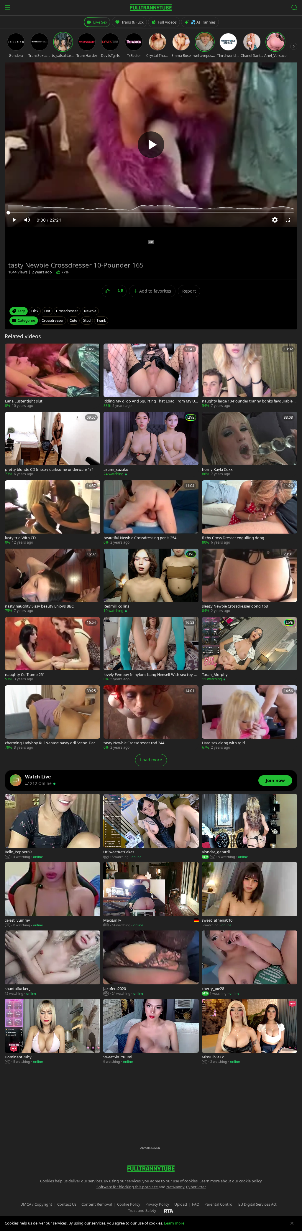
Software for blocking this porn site (127, 1186)
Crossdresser (53, 320)
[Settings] (275, 220)
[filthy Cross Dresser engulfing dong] (249, 512)
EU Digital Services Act (257, 1204)
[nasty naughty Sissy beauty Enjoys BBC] (52, 581)
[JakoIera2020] (151, 963)
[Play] (151, 144)
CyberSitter (196, 1186)
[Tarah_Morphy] (249, 649)
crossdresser (67, 310)
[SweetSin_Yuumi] (151, 1031)
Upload (180, 1204)
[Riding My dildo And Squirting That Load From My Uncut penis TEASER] (151, 376)
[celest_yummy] (52, 895)
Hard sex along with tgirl (223, 743)
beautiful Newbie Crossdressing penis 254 (140, 538)
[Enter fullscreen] (288, 220)
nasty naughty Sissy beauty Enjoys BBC (39, 606)
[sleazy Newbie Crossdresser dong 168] (249, 581)
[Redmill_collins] (151, 581)
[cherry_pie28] (249, 963)
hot (47, 310)
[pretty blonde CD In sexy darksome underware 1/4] (52, 444)
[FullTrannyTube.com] (151, 7)
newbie (90, 310)
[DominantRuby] (52, 1031)
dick (34, 310)
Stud (87, 320)
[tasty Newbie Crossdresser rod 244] (151, 717)
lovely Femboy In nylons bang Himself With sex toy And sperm (151, 674)
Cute (73, 320)
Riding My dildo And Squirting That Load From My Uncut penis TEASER (150, 401)
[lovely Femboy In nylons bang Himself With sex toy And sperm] (151, 649)
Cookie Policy (128, 1204)
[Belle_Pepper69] (52, 826)
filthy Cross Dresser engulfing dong (233, 538)
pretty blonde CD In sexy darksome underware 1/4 (49, 469)
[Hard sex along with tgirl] (249, 717)
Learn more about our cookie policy (230, 1181)
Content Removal (96, 1204)
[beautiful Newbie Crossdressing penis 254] (151, 512)
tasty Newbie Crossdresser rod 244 (134, 743)
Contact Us (66, 1204)
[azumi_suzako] (151, 444)
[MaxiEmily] (151, 895)
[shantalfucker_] (52, 963)
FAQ (195, 1204)
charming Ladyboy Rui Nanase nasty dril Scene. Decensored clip (52, 743)
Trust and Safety (142, 1210)
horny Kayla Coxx (217, 469)
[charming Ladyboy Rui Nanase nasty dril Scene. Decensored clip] (52, 717)
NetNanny (175, 1186)
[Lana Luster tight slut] (52, 376)
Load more (151, 760)
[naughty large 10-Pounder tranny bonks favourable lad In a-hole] (249, 376)
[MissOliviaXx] (249, 1031)
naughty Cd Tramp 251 (25, 674)
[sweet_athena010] (249, 895)
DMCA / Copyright (36, 1204)
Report (189, 291)
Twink (101, 320)
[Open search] (294, 7)
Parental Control (218, 1204)
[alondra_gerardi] (249, 826)
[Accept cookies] (292, 1223)
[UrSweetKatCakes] (151, 826)
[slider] (151, 212)
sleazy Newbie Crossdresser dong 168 (235, 606)
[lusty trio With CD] (52, 512)
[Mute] (27, 220)
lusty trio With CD (20, 538)
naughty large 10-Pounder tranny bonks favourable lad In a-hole (249, 401)
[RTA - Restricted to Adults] (168, 1210)
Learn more (174, 1223)
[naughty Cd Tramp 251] (52, 649)
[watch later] (11, 350)
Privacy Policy (157, 1204)
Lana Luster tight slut (23, 401)
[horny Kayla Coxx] (249, 444)
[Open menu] (7, 7)
